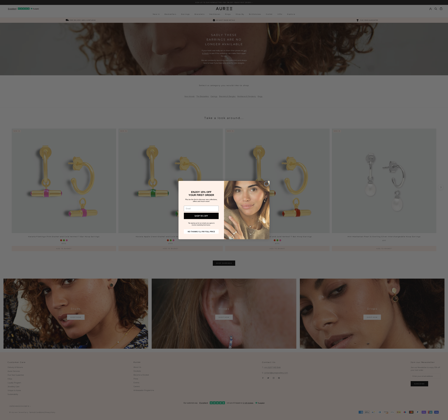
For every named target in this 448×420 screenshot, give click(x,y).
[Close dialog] (266, 184)
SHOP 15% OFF (201, 215)
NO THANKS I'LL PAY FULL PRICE (201, 231)
